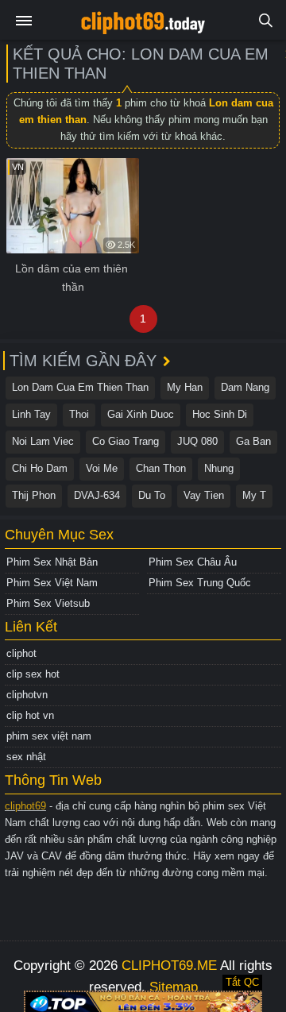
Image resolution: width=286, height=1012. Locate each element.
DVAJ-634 (97, 495)
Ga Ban (253, 441)
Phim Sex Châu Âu (193, 562)
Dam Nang (245, 387)
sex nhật (26, 757)
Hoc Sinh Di (219, 414)
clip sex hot (33, 674)
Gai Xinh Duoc (140, 414)
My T (254, 495)
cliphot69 (25, 806)
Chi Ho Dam (40, 468)
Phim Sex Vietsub (48, 603)
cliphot (21, 653)
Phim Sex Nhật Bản (52, 562)
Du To (151, 495)
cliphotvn (27, 695)
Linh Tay (31, 414)
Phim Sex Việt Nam (52, 583)
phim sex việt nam (48, 736)
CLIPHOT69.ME (169, 965)
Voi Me (102, 468)
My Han (185, 387)
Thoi (79, 414)
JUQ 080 (197, 441)
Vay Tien (204, 495)
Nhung (219, 468)
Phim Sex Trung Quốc (200, 583)
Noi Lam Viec (43, 441)
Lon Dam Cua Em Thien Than (80, 387)
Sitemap (173, 987)
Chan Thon (161, 468)
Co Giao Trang (125, 441)
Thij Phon (34, 495)
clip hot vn (30, 715)
